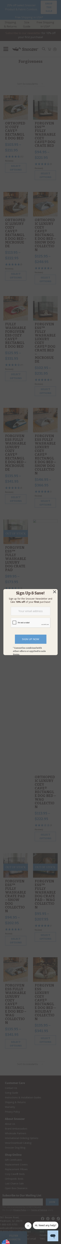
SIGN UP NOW (30, 639)
